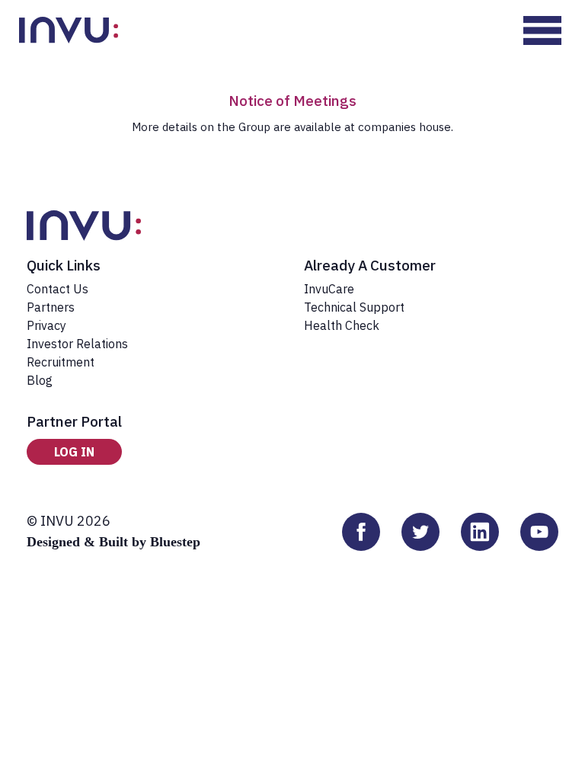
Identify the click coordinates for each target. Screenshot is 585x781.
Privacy (46, 325)
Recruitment (60, 362)
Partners (51, 307)
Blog (40, 380)
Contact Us (57, 288)
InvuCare (329, 288)
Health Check (341, 325)
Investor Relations (77, 343)
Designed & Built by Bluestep (113, 541)
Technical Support (354, 307)
